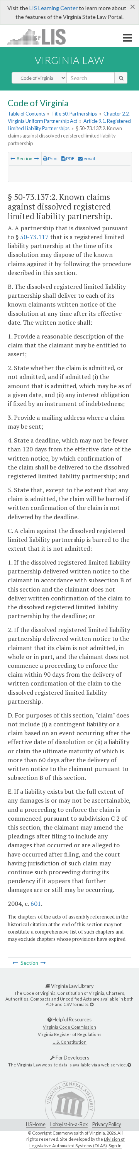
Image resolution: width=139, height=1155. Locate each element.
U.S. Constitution (69, 1041)
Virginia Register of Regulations (70, 1034)
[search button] (121, 78)
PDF (70, 158)
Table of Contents (26, 114)
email (89, 158)
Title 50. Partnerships (74, 114)
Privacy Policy (106, 1124)
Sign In (115, 1145)
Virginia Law (69, 60)
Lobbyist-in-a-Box (69, 1124)
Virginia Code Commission (69, 1026)
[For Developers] (129, 1064)
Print (52, 158)
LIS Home (36, 1124)
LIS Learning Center (53, 8)
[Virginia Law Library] (91, 1004)
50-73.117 (34, 237)
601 (36, 903)
